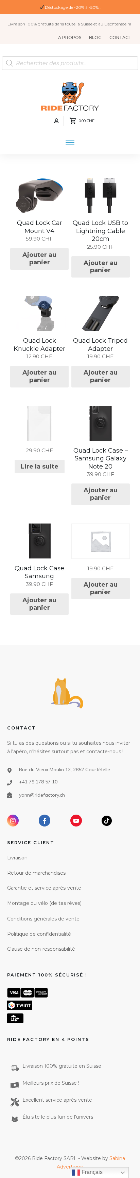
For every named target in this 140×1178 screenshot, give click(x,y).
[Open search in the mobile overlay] (70, 63)
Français (91, 1172)
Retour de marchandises (36, 873)
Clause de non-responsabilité (41, 949)
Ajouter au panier (39, 258)
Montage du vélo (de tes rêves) (44, 903)
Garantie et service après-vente (44, 888)
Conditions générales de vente (43, 919)
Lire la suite (39, 466)
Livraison (17, 858)
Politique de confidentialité (39, 934)
